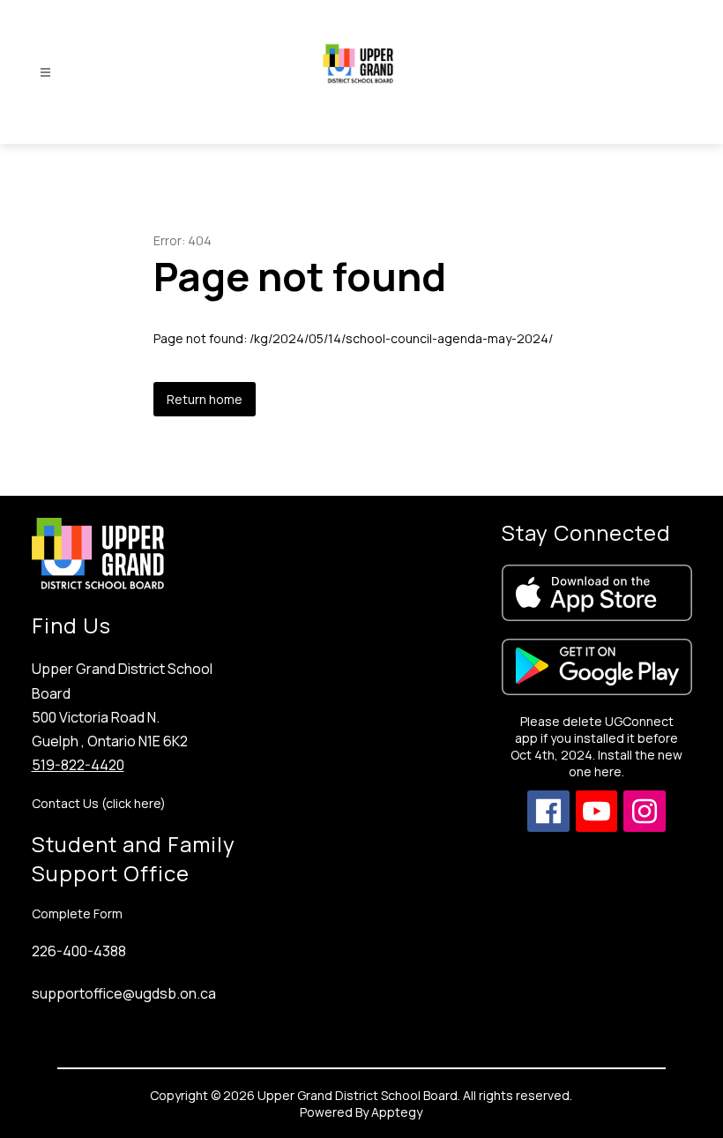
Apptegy (396, 1112)
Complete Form (77, 913)
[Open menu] (45, 73)
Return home (204, 399)
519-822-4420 (78, 765)
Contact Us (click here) (99, 803)
